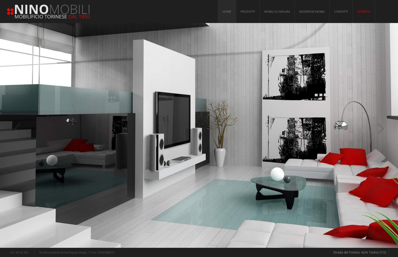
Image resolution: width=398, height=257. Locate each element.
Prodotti (248, 11)
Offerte (363, 11)
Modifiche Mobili (312, 11)
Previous (17, 128)
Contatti (341, 11)
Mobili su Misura (277, 11)
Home (227, 11)
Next (381, 128)
